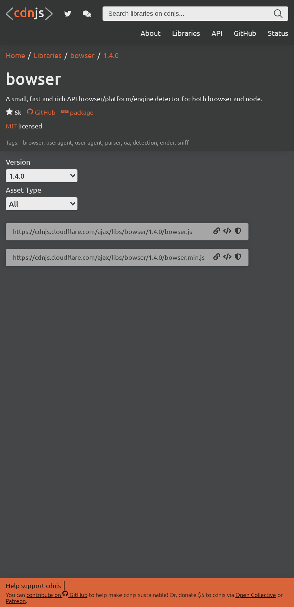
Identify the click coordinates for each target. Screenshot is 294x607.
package (81, 112)
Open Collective (256, 594)
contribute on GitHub (57, 594)
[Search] (278, 13)
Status (278, 32)
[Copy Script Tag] (227, 231)
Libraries (186, 32)
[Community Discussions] (87, 13)
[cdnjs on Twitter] (67, 13)
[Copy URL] (216, 231)
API (217, 32)
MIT (12, 126)
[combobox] (41, 175)
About (151, 32)
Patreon (16, 600)
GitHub (245, 32)
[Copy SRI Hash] (237, 231)
